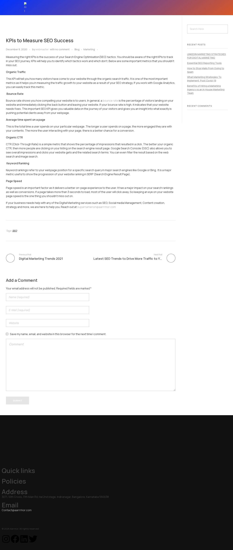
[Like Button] (101, 50)
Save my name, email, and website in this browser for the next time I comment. (58, 334)
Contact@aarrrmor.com (17, 510)
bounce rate (110, 100)
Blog (77, 49)
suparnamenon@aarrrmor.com (96, 207)
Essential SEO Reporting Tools (204, 63)
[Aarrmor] (30, 7)
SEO (14, 230)
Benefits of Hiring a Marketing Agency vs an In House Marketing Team (205, 89)
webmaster (42, 49)
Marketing (89, 49)
